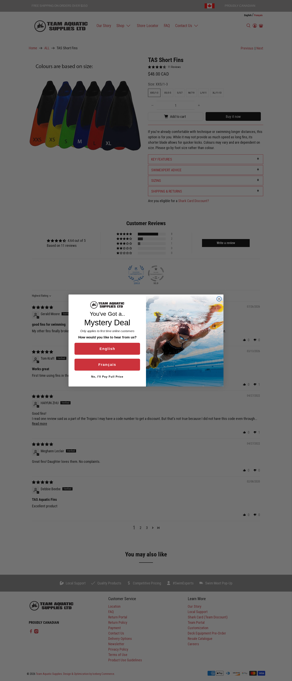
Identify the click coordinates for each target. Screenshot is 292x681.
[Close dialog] (219, 298)
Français (107, 365)
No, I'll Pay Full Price (107, 376)
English (107, 349)
